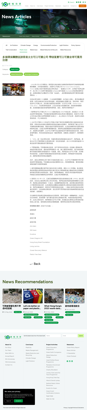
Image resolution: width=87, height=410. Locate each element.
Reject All (9, 400)
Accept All (18, 400)
